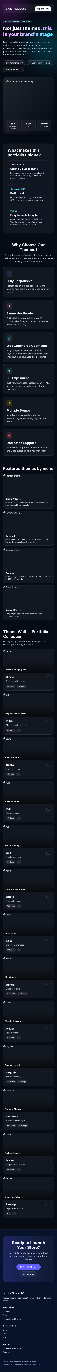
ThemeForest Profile (12, 1319)
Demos (6, 1315)
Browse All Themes (29, 1267)
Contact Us (28, 1274)
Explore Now (43, 9)
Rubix (5, 1334)
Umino (6, 1330)
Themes (6, 1311)
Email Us (6, 1352)
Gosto (5, 1337)
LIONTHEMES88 (16, 8)
